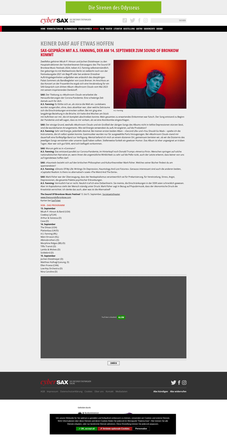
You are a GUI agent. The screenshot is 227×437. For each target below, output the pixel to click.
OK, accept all (87, 429)
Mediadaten (121, 391)
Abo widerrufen (178, 391)
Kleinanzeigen (70, 28)
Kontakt (109, 391)
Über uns (99, 391)
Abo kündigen (160, 391)
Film (102, 28)
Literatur (117, 28)
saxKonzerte (149, 28)
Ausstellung (129, 28)
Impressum (52, 391)
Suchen (182, 20)
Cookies (88, 391)
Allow (121, 317)
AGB (43, 391)
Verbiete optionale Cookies (115, 429)
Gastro (139, 28)
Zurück (113, 363)
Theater (108, 28)
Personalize (141, 429)
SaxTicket (56, 200)
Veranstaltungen (55, 28)
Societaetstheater (111, 194)
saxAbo (159, 28)
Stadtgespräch (85, 28)
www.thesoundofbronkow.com (56, 197)
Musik (96, 28)
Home (43, 28)
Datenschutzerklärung (71, 391)
